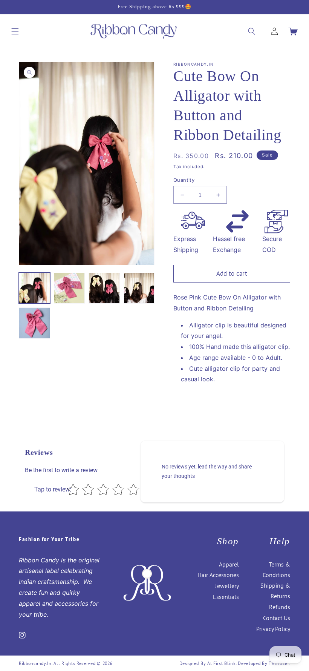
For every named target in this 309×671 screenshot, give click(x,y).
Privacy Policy (273, 629)
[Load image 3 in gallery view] (104, 288)
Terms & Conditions (276, 569)
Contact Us (276, 618)
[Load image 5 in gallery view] (34, 323)
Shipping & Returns (275, 591)
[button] (15, 31)
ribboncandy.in (35, 663)
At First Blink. (222, 663)
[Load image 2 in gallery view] (69, 288)
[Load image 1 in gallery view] (34, 288)
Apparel (229, 564)
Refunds (279, 607)
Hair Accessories (218, 575)
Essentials (226, 596)
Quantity (183, 180)
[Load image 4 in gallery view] (139, 288)
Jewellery (227, 586)
